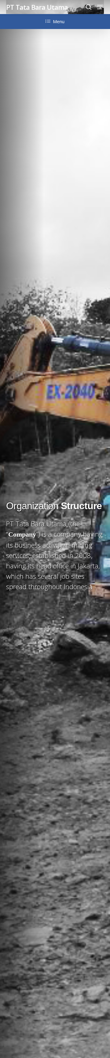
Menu (58, 21)
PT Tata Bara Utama (37, 7)
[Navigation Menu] (100, 7)
